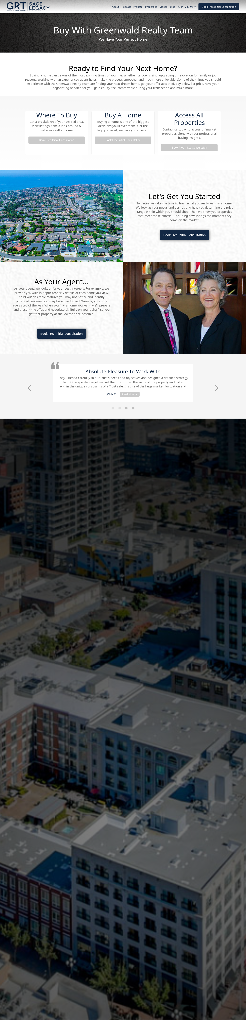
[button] (29, 388)
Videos (163, 6)
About (115, 6)
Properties (151, 6)
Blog (172, 6)
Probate (137, 6)
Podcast (126, 6)
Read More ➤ (180, 394)
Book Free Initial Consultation (219, 6)
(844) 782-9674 (187, 6)
